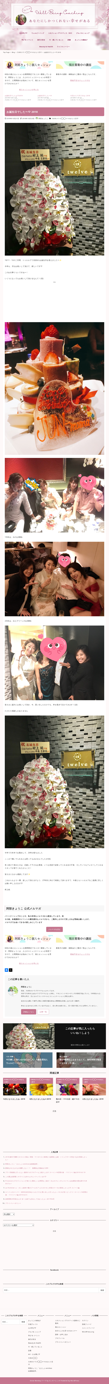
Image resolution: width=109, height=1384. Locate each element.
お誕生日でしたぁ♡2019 (14, 96)
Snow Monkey (35, 1381)
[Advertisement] (54, 301)
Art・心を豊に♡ (34, 1354)
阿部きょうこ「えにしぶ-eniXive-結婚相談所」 (22, 1164)
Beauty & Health (34, 1343)
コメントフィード (88, 1328)
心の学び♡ (32, 1328)
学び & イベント (34, 1335)
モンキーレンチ (54, 1381)
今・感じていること (35, 1347)
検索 (102, 1290)
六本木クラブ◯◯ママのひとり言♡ (65, 118)
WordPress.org (88, 1332)
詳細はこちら (28, 1012)
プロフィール (60, 1338)
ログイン (85, 1320)
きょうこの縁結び (34, 1320)
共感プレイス (33, 1324)
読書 (29, 1350)
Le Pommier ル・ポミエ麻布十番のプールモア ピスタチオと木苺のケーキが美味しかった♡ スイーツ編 (42, 1188)
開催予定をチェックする (80, 80)
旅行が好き (32, 1339)
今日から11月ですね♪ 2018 (80, 96)
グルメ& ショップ (34, 1332)
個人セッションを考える (29, 89)
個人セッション (60, 1327)
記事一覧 (43, 1012)
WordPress (74, 1381)
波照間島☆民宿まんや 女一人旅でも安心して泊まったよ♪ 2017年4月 (29, 1199)
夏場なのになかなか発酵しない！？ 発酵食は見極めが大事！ (27, 1168)
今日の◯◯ (32, 1358)
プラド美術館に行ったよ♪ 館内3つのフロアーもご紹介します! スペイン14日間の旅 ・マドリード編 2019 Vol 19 (45, 1172)
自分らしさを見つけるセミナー (66, 1331)
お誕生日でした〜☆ (45, 96)
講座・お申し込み (61, 1334)
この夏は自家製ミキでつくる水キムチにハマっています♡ (25, 1177)
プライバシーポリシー (13, 1203)
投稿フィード (87, 1324)
